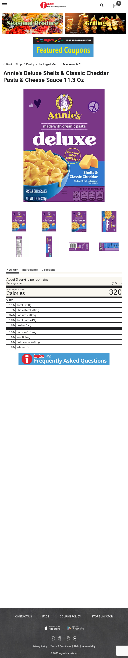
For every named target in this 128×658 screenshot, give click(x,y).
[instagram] (60, 639)
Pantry (30, 64)
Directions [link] (48, 269)
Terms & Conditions (60, 646)
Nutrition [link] (12, 269)
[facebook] (53, 639)
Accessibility (88, 646)
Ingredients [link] (30, 269)
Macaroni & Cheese (76, 64)
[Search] (99, 5)
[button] (19, 221)
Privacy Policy (40, 646)
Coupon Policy (70, 616)
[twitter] (68, 639)
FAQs (45, 616)
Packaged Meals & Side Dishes (58, 64)
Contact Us (23, 616)
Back (8, 64)
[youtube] (75, 639)
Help (76, 646)
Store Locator (102, 616)
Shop (18, 64)
